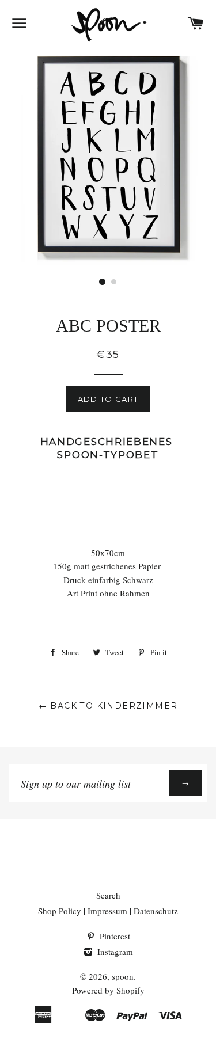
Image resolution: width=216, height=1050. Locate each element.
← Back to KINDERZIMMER (108, 706)
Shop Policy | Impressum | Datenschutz (108, 910)
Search (108, 895)
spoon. (124, 976)
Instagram (114, 951)
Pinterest (113, 936)
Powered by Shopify (108, 990)
